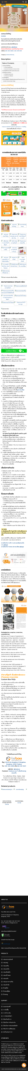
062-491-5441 (18, 51)
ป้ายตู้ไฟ (5, 988)
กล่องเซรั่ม (6, 969)
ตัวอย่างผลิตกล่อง (8, 67)
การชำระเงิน (7, 1013)
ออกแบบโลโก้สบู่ (6, 65)
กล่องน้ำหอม (7, 975)
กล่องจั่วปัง (6, 985)
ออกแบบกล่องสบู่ (10, 54)
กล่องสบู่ (5, 962)
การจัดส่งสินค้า (7, 1016)
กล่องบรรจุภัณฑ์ (6, 126)
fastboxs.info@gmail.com (11, 922)
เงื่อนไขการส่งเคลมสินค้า (10, 1025)
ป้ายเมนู (5, 994)
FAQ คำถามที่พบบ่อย (9, 1028)
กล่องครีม (6, 965)
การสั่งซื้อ (6, 1009)
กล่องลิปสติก (6, 972)
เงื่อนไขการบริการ (7, 72)
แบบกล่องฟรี (7, 1006)
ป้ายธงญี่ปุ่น (6, 991)
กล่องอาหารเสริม (8, 981)
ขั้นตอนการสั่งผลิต (9, 76)
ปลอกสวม (18, 126)
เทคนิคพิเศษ (6, 77)
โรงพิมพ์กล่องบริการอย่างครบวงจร (11, 70)
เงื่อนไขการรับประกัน (9, 1022)
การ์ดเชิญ (23, 126)
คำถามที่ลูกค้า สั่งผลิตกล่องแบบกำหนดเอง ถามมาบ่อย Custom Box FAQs (14, 80)
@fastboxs (17, 769)
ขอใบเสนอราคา (7, 1032)
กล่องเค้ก (5, 978)
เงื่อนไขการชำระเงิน (9, 74)
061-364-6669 (9, 51)
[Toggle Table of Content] (23, 63)
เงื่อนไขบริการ (7, 1019)
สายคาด (13, 126)
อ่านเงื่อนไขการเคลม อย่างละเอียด (12, 546)
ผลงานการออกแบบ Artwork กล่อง (12, 69)
